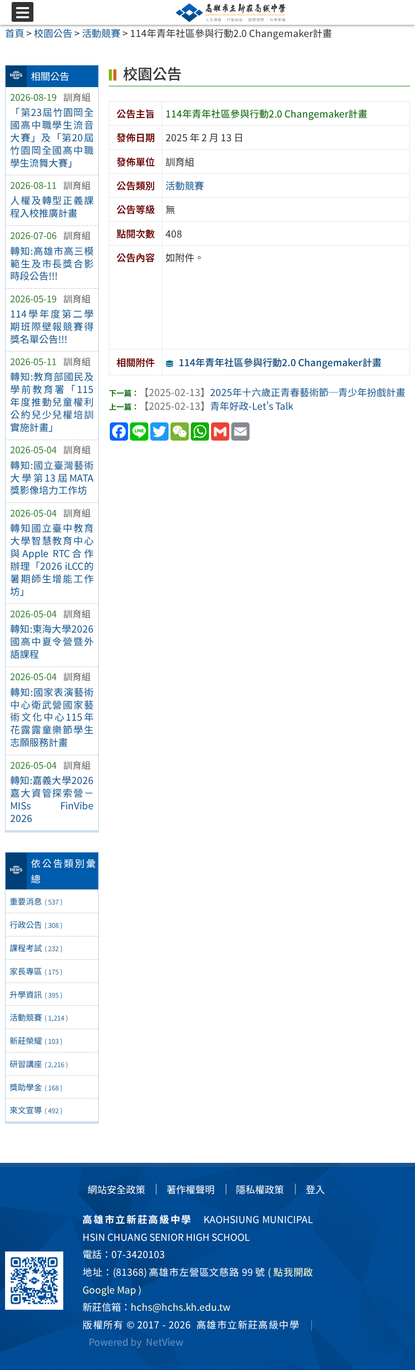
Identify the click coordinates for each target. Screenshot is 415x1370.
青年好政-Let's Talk (216, 406)
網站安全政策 (116, 1189)
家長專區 (36, 971)
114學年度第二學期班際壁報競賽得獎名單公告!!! (52, 326)
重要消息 (36, 901)
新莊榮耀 (36, 1040)
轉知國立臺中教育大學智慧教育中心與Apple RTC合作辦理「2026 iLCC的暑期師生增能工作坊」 (52, 559)
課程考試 (36, 948)
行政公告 (36, 924)
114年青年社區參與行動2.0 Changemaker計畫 (280, 362)
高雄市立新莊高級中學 (245, 1324)
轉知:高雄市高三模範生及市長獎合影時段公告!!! (52, 263)
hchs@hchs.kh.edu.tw (180, 1307)
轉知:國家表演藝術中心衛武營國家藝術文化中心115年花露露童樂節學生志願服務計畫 (52, 717)
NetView (164, 1342)
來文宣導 (36, 1110)
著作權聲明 (191, 1189)
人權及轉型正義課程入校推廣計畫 (52, 206)
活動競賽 (39, 1017)
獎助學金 (36, 1087)
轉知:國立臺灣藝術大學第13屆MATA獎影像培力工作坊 (52, 477)
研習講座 (39, 1064)
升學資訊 (36, 994)
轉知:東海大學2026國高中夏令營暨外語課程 (52, 641)
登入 (315, 1189)
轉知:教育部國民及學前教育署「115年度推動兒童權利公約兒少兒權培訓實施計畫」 (52, 401)
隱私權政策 (260, 1189)
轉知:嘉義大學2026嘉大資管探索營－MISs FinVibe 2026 (52, 799)
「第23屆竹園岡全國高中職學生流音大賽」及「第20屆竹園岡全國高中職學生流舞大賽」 (52, 137)
